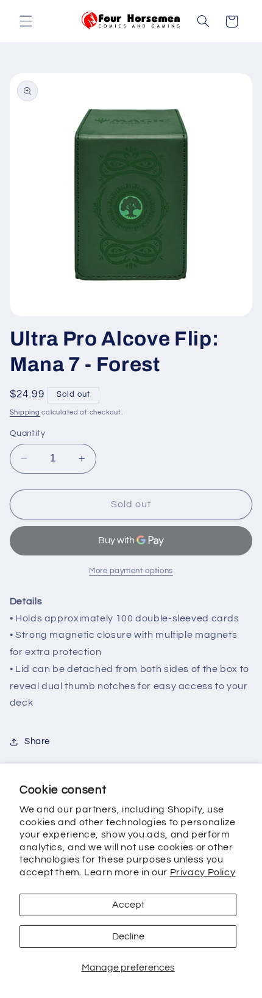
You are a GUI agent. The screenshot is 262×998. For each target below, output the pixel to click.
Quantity (27, 433)
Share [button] (37, 741)
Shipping (25, 412)
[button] (26, 21)
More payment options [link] (131, 571)
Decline (128, 936)
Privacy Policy (203, 872)
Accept (128, 904)
